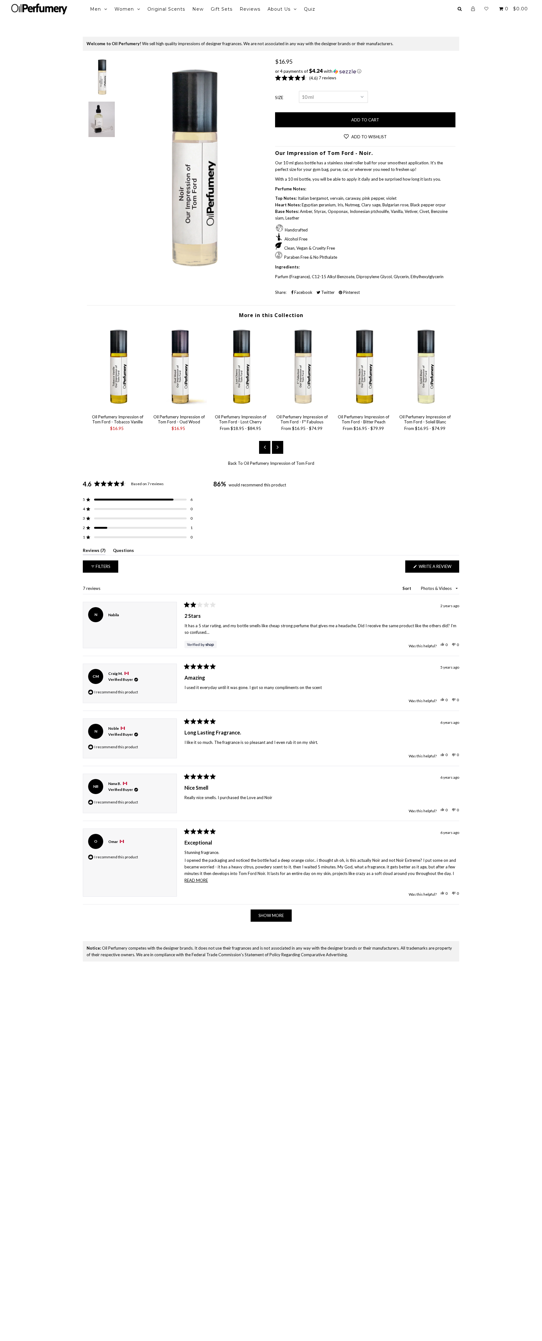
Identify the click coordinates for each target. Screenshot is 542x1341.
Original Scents (166, 9)
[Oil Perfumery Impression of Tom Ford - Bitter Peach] (363, 406)
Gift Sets (221, 9)
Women (124, 9)
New (198, 9)
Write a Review (438, 568)
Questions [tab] (123, 551)
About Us (279, 9)
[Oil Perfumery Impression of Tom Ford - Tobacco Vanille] (117, 406)
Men (95, 9)
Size (279, 97)
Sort (407, 588)
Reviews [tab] (94, 551)
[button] (365, 71)
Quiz (309, 9)
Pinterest (351, 292)
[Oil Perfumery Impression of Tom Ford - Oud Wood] (179, 406)
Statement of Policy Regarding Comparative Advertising (296, 954)
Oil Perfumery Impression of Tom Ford (279, 463)
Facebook (302, 292)
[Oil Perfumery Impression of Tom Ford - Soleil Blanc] (425, 406)
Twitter (327, 292)
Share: (280, 292)
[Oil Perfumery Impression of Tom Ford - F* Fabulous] (302, 406)
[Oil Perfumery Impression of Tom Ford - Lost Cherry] (240, 406)
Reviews (250, 9)
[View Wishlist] (486, 9)
